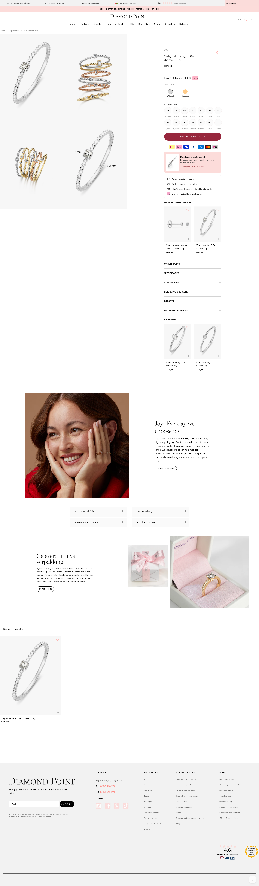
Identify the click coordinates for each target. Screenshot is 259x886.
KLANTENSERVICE (152, 773)
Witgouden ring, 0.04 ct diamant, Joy (207, 247)
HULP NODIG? (102, 773)
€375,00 (199, 369)
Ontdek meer (45, 589)
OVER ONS (224, 773)
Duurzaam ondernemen (228, 807)
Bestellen (148, 790)
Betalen (147, 796)
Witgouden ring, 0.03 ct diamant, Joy (207, 364)
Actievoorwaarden (151, 818)
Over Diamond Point (227, 779)
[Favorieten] (246, 20)
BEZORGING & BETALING (176, 291)
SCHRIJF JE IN (67, 804)
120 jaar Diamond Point (228, 818)
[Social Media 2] (108, 806)
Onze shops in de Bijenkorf (230, 785)
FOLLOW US (101, 798)
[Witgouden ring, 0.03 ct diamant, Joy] (207, 341)
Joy (166, 50)
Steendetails (171, 282)
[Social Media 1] (99, 806)
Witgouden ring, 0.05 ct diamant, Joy (177, 364)
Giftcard (179, 812)
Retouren (147, 807)
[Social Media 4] (126, 806)
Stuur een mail (107, 791)
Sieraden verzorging (184, 807)
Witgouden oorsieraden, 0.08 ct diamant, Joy (177, 247)
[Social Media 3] (117, 806)
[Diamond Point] (128, 16)
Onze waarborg (225, 801)
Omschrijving (172, 263)
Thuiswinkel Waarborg (128, 3)
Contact (147, 785)
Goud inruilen (181, 801)
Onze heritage (225, 796)
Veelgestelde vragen (152, 823)
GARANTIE (169, 301)
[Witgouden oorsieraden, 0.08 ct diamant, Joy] (177, 224)
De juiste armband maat (185, 790)
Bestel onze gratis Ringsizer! (192, 157)
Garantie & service (151, 812)
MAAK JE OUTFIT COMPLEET (178, 202)
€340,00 (199, 252)
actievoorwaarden (45, 817)
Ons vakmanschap (226, 790)
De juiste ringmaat (183, 785)
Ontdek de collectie (165, 468)
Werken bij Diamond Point (229, 812)
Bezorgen (148, 801)
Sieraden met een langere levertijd (190, 818)
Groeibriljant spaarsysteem (187, 796)
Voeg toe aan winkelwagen (192, 166)
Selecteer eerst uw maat (193, 136)
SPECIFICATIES (171, 273)
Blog (178, 823)
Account (147, 779)
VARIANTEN (170, 319)
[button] (168, 3)
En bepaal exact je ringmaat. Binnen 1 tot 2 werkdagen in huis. (197, 161)
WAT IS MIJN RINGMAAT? (176, 310)
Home (3, 30)
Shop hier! (154, 9)
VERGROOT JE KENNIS (186, 773)
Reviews (147, 829)
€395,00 (169, 252)
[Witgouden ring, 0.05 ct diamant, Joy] (177, 341)
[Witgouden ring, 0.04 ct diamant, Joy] (207, 224)
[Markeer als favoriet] (217, 52)
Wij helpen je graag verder (109, 780)
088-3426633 (107, 786)
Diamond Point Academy (186, 779)
